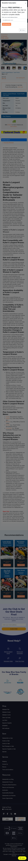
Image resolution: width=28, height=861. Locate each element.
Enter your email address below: (10, 17)
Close (23, 30)
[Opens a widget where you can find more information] (22, 858)
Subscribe (7, 24)
